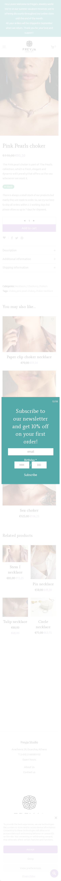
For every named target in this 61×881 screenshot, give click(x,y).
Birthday (30, 459)
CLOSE (55, 401)
